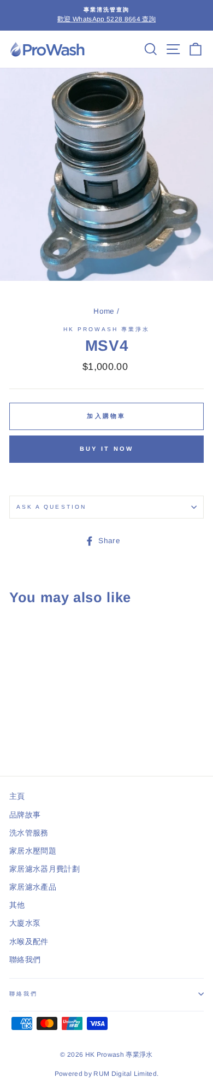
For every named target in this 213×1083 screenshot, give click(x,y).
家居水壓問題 (32, 851)
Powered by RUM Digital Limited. (107, 1074)
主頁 (17, 796)
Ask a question (51, 507)
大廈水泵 (24, 923)
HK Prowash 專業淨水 (106, 329)
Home (103, 311)
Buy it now (107, 448)
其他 (17, 905)
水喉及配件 (29, 942)
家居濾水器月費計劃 (44, 869)
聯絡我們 (24, 960)
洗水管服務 (29, 833)
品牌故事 (24, 815)
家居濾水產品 (32, 887)
